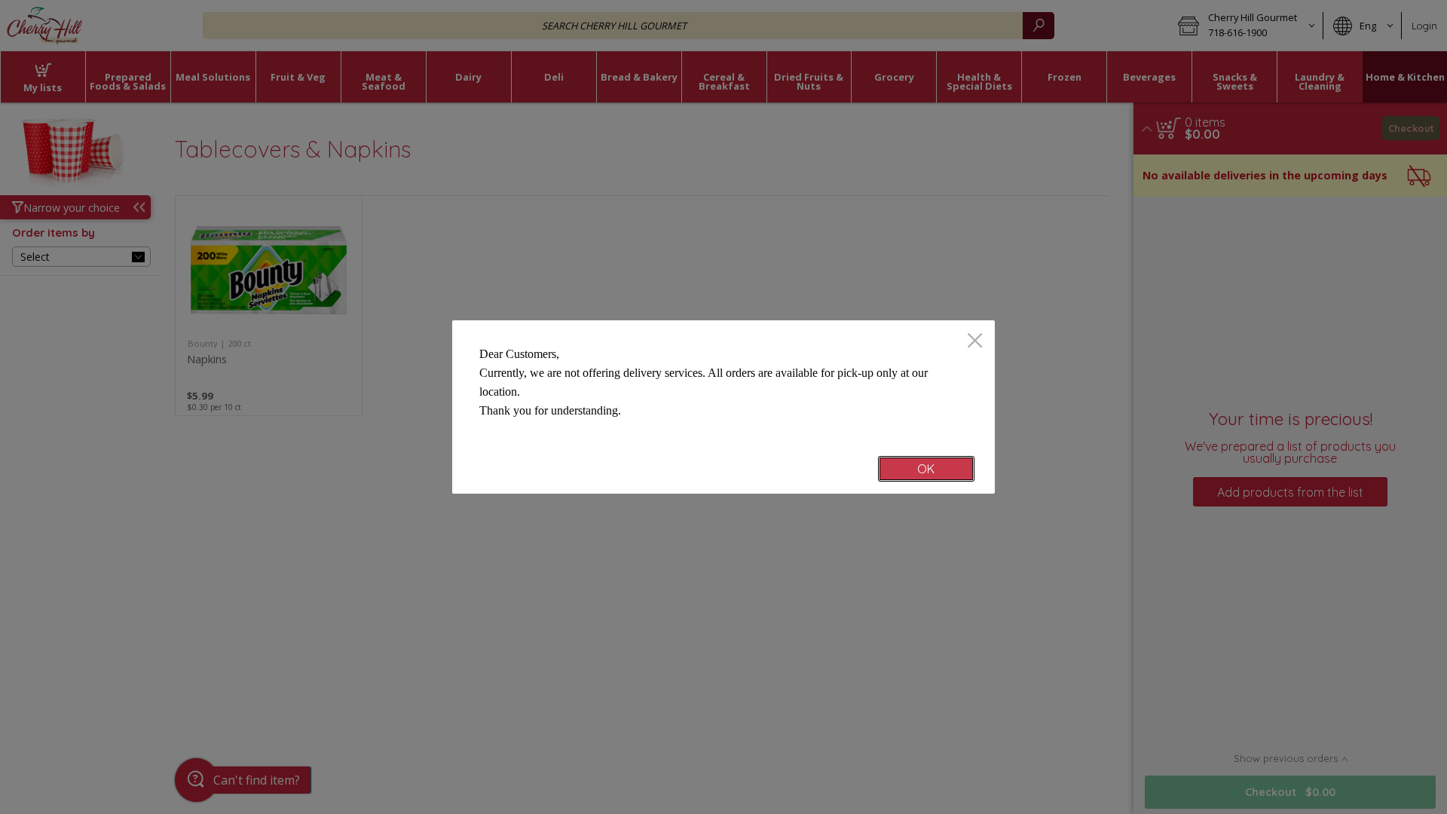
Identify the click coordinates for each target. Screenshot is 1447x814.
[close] (975, 341)
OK (926, 468)
